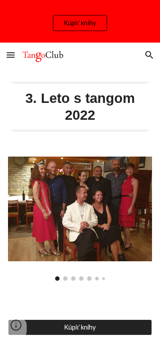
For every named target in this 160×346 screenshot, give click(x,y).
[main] (80, 106)
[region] (80, 21)
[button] (10, 55)
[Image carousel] (80, 219)
